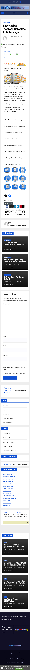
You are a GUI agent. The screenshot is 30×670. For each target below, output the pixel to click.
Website (5, 355)
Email (5, 346)
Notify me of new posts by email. (15, 373)
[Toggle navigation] (14, 13)
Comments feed (8, 418)
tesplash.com (7, 491)
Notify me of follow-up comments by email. (14, 368)
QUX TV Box (7, 512)
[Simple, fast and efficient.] (20, 390)
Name (5, 336)
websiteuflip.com (8, 481)
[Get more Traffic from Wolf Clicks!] (8, 390)
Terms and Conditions (9, 450)
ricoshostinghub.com (9, 484)
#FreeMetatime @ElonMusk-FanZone (14, 546)
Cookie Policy (7, 438)
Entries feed (6, 414)
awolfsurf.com (7, 474)
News (5, 542)
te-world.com (7, 493)
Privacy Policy (7, 446)
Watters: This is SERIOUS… (11, 600)
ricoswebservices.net (9, 498)
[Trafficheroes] (21, 629)
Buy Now (7, 51)
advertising (6, 22)
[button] (25, 13)
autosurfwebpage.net (9, 479)
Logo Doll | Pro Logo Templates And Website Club (20, 212)
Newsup (25, 653)
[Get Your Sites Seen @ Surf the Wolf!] (7, 629)
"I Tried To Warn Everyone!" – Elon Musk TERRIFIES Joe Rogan (14, 244)
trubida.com (6, 505)
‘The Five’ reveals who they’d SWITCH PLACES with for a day (15, 583)
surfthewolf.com (8, 488)
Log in (5, 410)
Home (7, 658)
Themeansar (15, 655)
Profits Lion (19, 512)
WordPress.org (7, 422)
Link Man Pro (7, 464)
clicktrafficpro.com (8, 486)
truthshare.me (7, 503)
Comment (6, 304)
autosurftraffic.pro (8, 495)
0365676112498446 (16, 37)
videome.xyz (6, 500)
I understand (19, 668)
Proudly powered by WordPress (10, 653)
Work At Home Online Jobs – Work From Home (9, 212)
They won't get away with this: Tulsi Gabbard (15, 261)
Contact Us (6, 433)
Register (5, 406)
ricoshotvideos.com (9, 476)
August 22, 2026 (10, 549)
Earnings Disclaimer (9, 442)
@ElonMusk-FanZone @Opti (14, 278)
